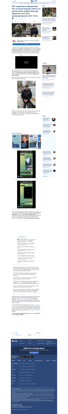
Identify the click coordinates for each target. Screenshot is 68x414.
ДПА (30, 369)
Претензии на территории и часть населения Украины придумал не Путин (47, 125)
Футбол (20, 366)
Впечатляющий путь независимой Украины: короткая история (47, 131)
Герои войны (21, 3)
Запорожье (26, 363)
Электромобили (25, 372)
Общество (48, 360)
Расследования (37, 360)
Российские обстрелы (45, 3)
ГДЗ (20, 369)
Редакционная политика (41, 343)
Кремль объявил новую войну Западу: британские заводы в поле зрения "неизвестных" (47, 165)
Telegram (22, 70)
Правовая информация (41, 340)
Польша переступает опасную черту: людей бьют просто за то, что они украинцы (47, 152)
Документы (30, 343)
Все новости (54, 360)
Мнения (44, 116)
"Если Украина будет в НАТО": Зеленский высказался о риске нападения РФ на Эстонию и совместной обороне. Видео (48, 84)
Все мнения (45, 176)
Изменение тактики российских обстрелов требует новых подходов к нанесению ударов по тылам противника (47, 158)
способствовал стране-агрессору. (23, 298)
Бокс (29, 366)
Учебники (22, 369)
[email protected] (22, 407)
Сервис (33, 372)
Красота (27, 383)
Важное (44, 5)
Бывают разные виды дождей (46, 40)
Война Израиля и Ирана (34, 3)
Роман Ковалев (45, 173)
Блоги (41, 360)
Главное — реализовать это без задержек (48, 79)
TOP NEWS (44, 63)
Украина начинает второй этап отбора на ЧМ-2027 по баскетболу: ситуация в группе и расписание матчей (46, 29)
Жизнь (30, 360)
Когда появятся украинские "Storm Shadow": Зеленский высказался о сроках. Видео (49, 76)
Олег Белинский (45, 121)
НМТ (34, 369)
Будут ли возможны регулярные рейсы (48, 95)
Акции (30, 372)
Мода (29, 383)
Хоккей (27, 366)
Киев (20, 363)
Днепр (30, 363)
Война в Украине (26, 3)
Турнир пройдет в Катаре (46, 32)
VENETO (40, 3)
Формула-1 (32, 366)
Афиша (20, 383)
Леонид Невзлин (45, 167)
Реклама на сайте (21, 343)
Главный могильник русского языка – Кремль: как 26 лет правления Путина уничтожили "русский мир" (47, 119)
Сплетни (23, 383)
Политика (19, 360)
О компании (21, 340)
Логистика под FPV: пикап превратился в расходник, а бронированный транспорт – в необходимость (47, 171)
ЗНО (32, 369)
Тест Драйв (21, 372)
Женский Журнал (33, 383)
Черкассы (32, 363)
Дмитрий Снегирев (45, 161)
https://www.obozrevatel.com (31, 391)
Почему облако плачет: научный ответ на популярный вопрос (46, 37)
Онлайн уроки (27, 369)
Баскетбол (23, 366)
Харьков (23, 363)
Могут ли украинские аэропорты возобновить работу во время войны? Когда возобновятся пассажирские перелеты (48, 93)
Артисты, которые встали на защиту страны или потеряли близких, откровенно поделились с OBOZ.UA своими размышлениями (49, 23)
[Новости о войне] (30, 335)
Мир (24, 360)
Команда (29, 340)
